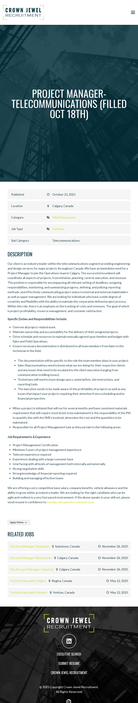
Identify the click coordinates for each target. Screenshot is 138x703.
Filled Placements (64, 217)
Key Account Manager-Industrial (31, 569)
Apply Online (17, 522)
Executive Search (69, 654)
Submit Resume (69, 663)
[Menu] (133, 12)
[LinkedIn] (69, 641)
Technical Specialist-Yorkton (28, 592)
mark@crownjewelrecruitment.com (70, 502)
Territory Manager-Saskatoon (29, 546)
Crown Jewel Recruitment (69, 672)
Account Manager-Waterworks (30, 558)
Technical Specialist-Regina (28, 581)
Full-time (58, 229)
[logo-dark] (23, 12)
